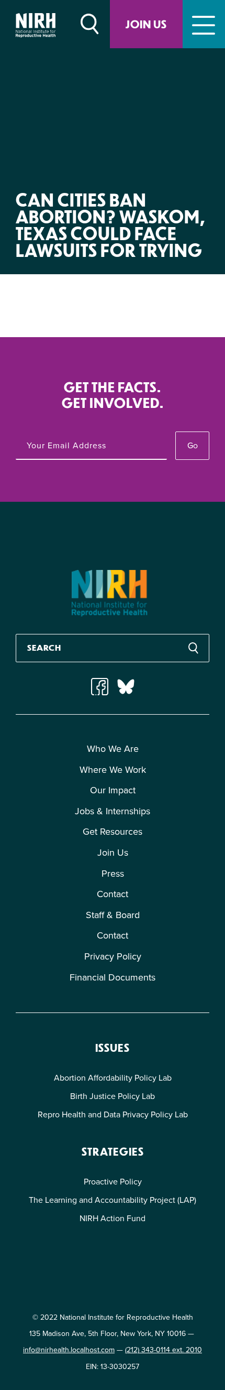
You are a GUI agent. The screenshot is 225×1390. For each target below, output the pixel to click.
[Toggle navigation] (204, 24)
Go (192, 445)
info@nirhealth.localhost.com (69, 1349)
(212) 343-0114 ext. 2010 (163, 1349)
